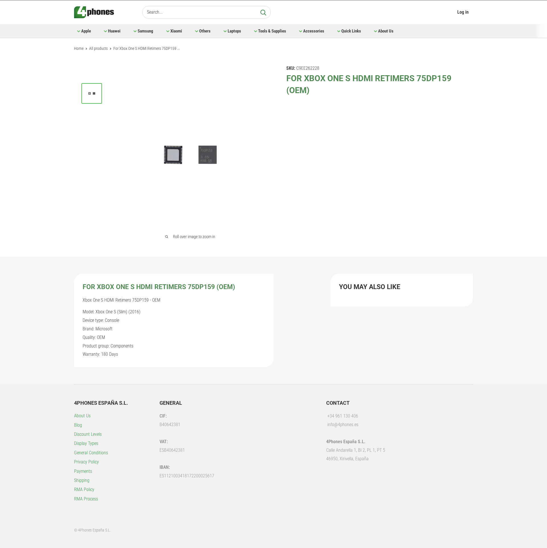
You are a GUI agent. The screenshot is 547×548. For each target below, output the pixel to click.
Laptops (234, 31)
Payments (83, 471)
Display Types (86, 443)
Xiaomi (176, 31)
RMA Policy (84, 489)
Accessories (313, 31)
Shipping (81, 480)
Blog (78, 425)
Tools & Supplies (272, 31)
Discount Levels (88, 434)
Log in (463, 12)
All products (98, 48)
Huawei (114, 31)
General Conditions (91, 452)
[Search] (263, 12)
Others (205, 31)
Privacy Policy (86, 462)
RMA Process (86, 499)
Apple (86, 31)
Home (78, 48)
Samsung (145, 31)
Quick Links (351, 31)
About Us (385, 31)
